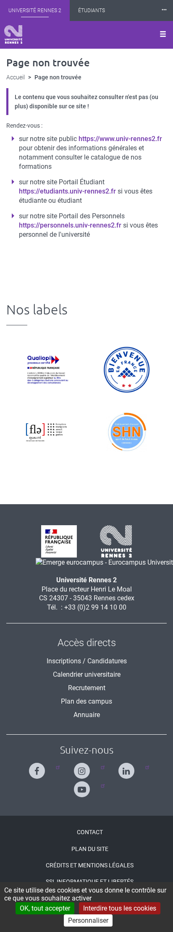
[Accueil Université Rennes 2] (13, 34)
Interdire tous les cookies (119, 908)
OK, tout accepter (45, 908)
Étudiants (91, 10)
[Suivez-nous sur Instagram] (84, 767)
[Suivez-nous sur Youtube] (84, 786)
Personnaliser (88, 920)
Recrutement (86, 688)
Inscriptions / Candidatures (87, 661)
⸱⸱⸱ (164, 10)
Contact (90, 832)
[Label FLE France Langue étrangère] (46, 431)
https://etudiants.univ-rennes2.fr (67, 191)
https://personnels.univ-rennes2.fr (70, 225)
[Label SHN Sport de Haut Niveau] (126, 432)
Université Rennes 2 (34, 10)
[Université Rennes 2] (113, 541)
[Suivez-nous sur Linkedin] (128, 767)
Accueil (15, 77)
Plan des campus (86, 701)
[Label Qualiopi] (46, 369)
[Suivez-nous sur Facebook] (39, 767)
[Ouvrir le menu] (163, 35)
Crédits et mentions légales (90, 865)
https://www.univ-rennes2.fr (120, 139)
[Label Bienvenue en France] (126, 369)
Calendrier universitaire (87, 674)
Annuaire (86, 715)
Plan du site (89, 849)
